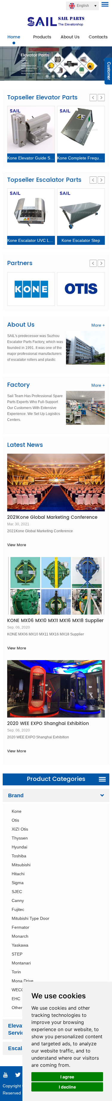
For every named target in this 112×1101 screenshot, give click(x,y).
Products (42, 37)
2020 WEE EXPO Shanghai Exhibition (48, 723)
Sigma (18, 882)
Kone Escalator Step (81, 240)
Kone (17, 811)
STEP (17, 954)
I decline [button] (67, 1086)
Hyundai (19, 847)
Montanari (21, 963)
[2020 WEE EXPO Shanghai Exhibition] (56, 689)
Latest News (25, 445)
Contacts (98, 37)
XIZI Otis (20, 829)
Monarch (20, 936)
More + (98, 325)
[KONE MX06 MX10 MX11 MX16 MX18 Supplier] (56, 586)
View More (16, 545)
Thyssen (20, 838)
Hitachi (18, 873)
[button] (47, 76)
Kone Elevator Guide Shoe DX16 (38, 158)
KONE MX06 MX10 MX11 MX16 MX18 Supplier (55, 620)
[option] (56, 63)
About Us (70, 37)
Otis (15, 820)
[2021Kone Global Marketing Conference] (56, 482)
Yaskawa (20, 945)
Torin (16, 972)
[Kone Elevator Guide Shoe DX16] (31, 129)
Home (13, 37)
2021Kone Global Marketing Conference (52, 517)
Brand (16, 795)
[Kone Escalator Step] (81, 212)
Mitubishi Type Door (30, 918)
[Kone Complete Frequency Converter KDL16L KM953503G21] (81, 129)
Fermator (20, 927)
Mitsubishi (21, 864)
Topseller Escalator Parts (44, 180)
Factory (18, 385)
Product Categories (56, 779)
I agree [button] (67, 1076)
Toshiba (19, 855)
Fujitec (18, 909)
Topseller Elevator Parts (42, 98)
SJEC (17, 891)
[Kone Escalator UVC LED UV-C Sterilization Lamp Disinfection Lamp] (31, 212)
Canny (18, 900)
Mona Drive (22, 980)
